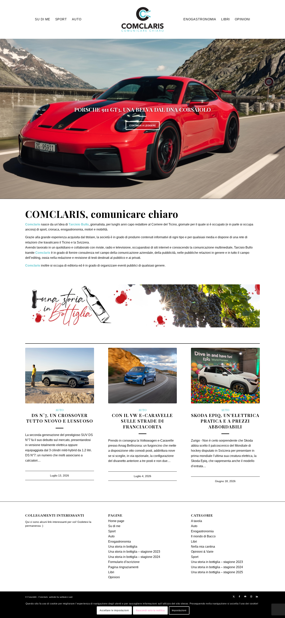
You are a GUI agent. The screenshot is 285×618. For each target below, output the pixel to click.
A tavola (196, 521)
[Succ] (276, 118)
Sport (112, 531)
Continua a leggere (142, 125)
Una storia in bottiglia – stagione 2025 (217, 572)
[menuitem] (42, 19)
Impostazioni (179, 610)
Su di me (114, 526)
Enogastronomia (119, 541)
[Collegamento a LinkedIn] (257, 596)
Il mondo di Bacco (203, 536)
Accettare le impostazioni (114, 610)
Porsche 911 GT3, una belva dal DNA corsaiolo (142, 109)
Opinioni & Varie (202, 551)
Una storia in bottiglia (122, 546)
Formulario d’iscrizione (124, 562)
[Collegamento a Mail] (245, 596)
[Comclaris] (142, 19)
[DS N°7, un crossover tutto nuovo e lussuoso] (59, 375)
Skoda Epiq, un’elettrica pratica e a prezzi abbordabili (225, 420)
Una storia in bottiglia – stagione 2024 (134, 556)
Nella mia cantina (203, 546)
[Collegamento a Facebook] (239, 596)
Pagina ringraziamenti (123, 567)
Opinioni (114, 577)
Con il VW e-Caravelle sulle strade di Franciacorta (142, 420)
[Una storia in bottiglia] (142, 305)
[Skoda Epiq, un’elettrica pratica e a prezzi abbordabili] (225, 375)
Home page (116, 521)
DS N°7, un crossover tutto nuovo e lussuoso (59, 418)
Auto (59, 410)
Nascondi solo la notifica (150, 610)
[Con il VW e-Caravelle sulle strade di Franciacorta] (142, 375)
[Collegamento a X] (234, 596)
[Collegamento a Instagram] (251, 596)
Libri (111, 572)
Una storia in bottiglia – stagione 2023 (134, 551)
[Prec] (9, 118)
